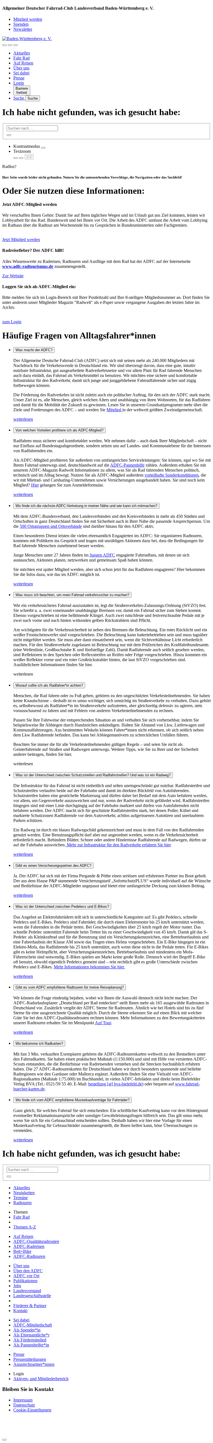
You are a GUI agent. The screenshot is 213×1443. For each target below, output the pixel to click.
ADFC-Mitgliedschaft (32, 1325)
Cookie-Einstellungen (32, 1410)
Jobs (17, 1285)
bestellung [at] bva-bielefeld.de (115, 1084)
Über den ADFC (28, 1270)
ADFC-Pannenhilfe (127, 465)
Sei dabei (21, 73)
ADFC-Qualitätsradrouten (36, 1241)
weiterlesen (23, 419)
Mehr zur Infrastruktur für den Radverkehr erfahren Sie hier (118, 844)
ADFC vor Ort (26, 1275)
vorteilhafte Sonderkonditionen (171, 475)
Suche (19, 98)
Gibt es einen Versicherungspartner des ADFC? (53, 865)
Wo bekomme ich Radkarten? (39, 1043)
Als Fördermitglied (29, 1340)
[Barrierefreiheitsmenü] (4, 45)
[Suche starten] (9, 135)
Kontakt (20, 1310)
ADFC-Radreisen (28, 1246)
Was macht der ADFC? (34, 350)
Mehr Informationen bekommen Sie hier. (89, 966)
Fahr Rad (21, 58)
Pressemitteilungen (29, 1359)
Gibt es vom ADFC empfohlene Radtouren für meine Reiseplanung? (70, 987)
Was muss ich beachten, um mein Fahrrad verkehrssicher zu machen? (72, 595)
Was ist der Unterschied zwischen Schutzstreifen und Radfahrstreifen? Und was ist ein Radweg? (93, 775)
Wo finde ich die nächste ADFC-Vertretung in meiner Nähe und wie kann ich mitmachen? (86, 506)
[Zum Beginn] (4, 1440)
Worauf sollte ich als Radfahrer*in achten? (49, 685)
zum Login (11, 321)
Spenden (21, 24)
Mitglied (114, 409)
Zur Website (13, 275)
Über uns (21, 68)
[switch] (43, 148)
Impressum (22, 1400)
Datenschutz (24, 1405)
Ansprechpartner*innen (33, 1364)
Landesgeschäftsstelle (32, 1295)
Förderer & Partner (29, 1305)
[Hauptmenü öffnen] (15, 45)
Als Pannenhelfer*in (31, 1345)
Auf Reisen (23, 63)
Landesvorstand (27, 1290)
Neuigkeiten (24, 1192)
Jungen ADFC (102, 555)
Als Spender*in (26, 1330)
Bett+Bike (22, 1251)
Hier (35, 485)
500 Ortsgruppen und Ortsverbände (51, 526)
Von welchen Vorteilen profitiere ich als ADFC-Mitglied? (59, 430)
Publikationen (25, 1280)
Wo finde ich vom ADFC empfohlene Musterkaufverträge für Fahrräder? (73, 1100)
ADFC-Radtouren (29, 1256)
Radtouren (22, 1202)
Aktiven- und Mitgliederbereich (41, 1378)
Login (18, 83)
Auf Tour (103, 1022)
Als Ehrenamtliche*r (31, 1335)
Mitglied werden (27, 19)
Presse (18, 78)
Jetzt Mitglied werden (21, 239)
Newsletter (22, 29)
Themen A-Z (24, 1227)
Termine (20, 1197)
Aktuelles (21, 53)
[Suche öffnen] (10, 45)
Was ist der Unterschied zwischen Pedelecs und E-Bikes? (62, 906)
